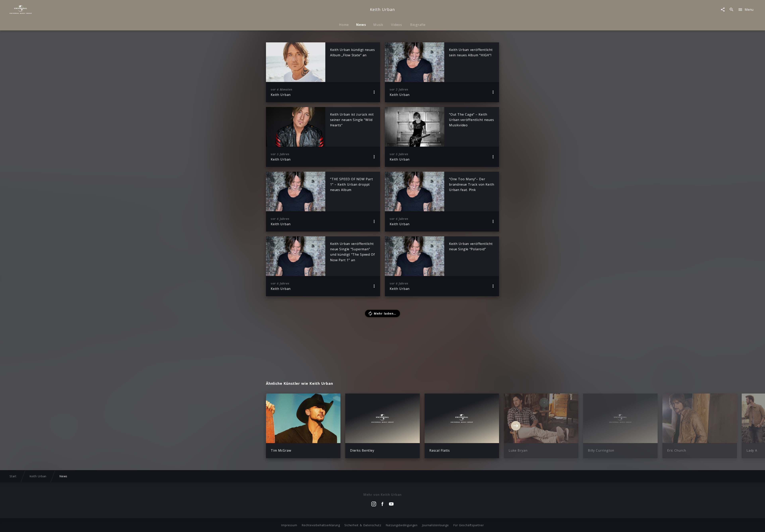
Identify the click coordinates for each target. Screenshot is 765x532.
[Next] (516, 426)
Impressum (289, 525)
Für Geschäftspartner (468, 525)
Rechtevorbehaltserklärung (321, 525)
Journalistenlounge (435, 525)
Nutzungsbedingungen (402, 525)
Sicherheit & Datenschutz (362, 525)
